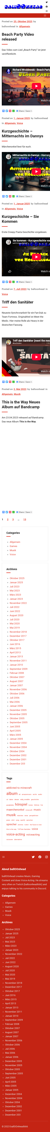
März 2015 (15, 648)
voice (35, 828)
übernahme (18, 839)
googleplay (10, 805)
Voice (20, 123)
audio (40, 794)
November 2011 (18, 660)
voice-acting (15, 834)
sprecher (11, 824)
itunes (30, 805)
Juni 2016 (15, 644)
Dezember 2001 (18, 759)
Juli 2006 (14, 697)
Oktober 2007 (17, 677)
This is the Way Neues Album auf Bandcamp (21, 404)
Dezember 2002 (18, 755)
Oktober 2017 (17, 640)
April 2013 (15, 652)
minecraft (29, 810)
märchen (20, 816)
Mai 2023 (15, 590)
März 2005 (15, 734)
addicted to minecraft (19, 787)
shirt (13, 820)
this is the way (11, 829)
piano (8, 820)
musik (11, 815)
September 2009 (19, 669)
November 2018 (18, 631)
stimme (20, 825)
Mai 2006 (15, 701)
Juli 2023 (14, 586)
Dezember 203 (17, 763)
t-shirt (26, 825)
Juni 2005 (15, 726)
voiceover (9, 839)
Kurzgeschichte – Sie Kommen (20, 219)
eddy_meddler (25, 799)
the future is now (36, 825)
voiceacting (33, 834)
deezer (16, 799)
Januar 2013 (16, 656)
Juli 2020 (14, 619)
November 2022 (18, 603)
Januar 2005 (16, 738)
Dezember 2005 (18, 710)
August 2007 (16, 681)
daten (11, 799)
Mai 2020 (15, 623)
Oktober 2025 (17, 578)
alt (20, 794)
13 (24, 519)
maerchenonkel (15, 809)
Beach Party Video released (18, 37)
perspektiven (33, 816)
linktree (36, 805)
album (12, 793)
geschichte (35, 799)
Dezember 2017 (18, 636)
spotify (22, 820)
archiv (35, 794)
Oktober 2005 (17, 718)
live (42, 805)
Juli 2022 (14, 607)
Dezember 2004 (18, 743)
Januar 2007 (16, 685)
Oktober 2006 (17, 693)
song (17, 820)
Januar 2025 (16, 582)
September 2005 (19, 722)
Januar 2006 (16, 706)
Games (13, 546)
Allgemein (24, 26)
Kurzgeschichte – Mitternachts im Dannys (22, 133)
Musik (17, 394)
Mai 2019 (15, 627)
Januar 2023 (16, 598)
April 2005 (15, 730)
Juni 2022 (15, 611)
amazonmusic (27, 794)
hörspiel (21, 804)
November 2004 (18, 747)
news (26, 816)
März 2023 (15, 594)
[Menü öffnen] (45, 15)
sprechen (29, 820)
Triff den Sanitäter (17, 302)
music (37, 809)
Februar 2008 (17, 673)
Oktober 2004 (17, 751)
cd (7, 799)
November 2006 (18, 689)
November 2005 (18, 714)
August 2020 (16, 615)
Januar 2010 (16, 664)
